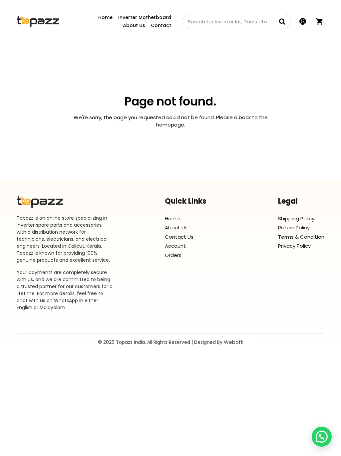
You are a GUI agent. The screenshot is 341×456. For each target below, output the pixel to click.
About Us (134, 25)
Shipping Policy (296, 218)
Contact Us (179, 236)
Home (105, 17)
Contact (161, 25)
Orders (173, 255)
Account (175, 245)
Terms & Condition (301, 236)
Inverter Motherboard (144, 17)
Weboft (233, 342)
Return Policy (294, 227)
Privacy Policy (294, 245)
